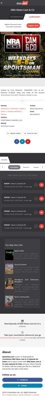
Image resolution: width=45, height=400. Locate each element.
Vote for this (32, 133)
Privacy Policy (12, 395)
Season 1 (37, 167)
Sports (22, 108)
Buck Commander (21, 297)
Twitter (24, 385)
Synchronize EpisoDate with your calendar (14, 338)
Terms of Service (25, 395)
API (3, 395)
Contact (36, 395)
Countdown (14, 167)
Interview (14, 108)
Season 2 (26, 167)
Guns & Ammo (20, 264)
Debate (3, 114)
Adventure (5, 108)
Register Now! (33, 25)
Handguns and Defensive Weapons (26, 280)
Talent (3, 111)
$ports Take (19, 251)
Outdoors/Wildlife (14, 111)
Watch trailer (15, 133)
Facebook (24, 380)
